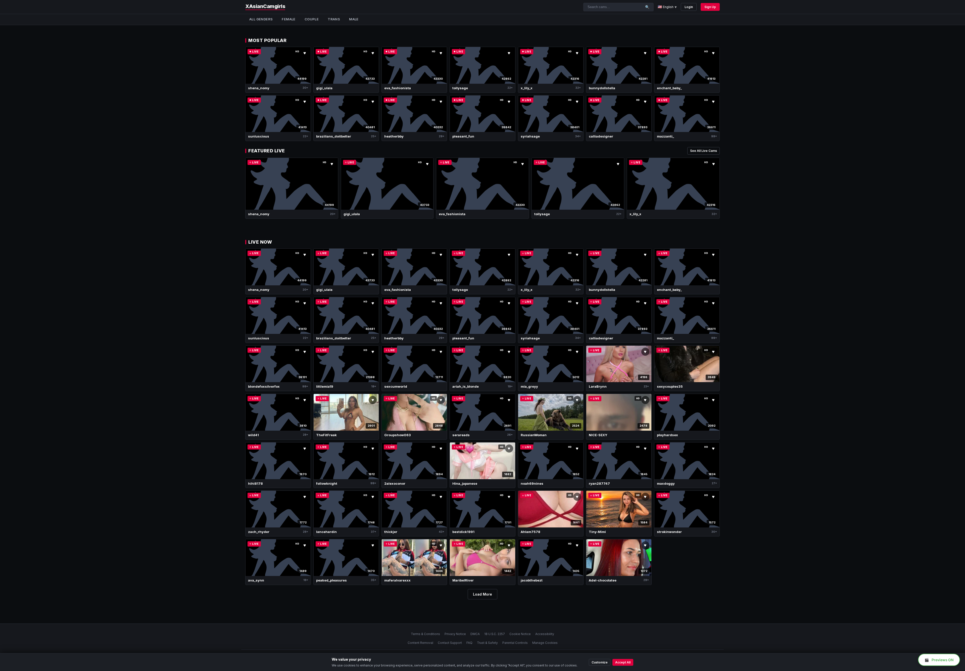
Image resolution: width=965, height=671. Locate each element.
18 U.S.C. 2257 (494, 634)
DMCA (475, 634)
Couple (312, 19)
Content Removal (420, 643)
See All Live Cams (703, 151)
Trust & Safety (487, 643)
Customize (600, 662)
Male (354, 19)
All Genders (261, 19)
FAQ (469, 643)
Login (689, 7)
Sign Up (710, 7)
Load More (482, 594)
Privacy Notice (455, 634)
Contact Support (450, 643)
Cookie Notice (520, 634)
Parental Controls (515, 643)
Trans (334, 19)
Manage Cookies (545, 643)
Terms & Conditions (425, 634)
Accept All (623, 662)
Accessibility (544, 634)
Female (288, 19)
